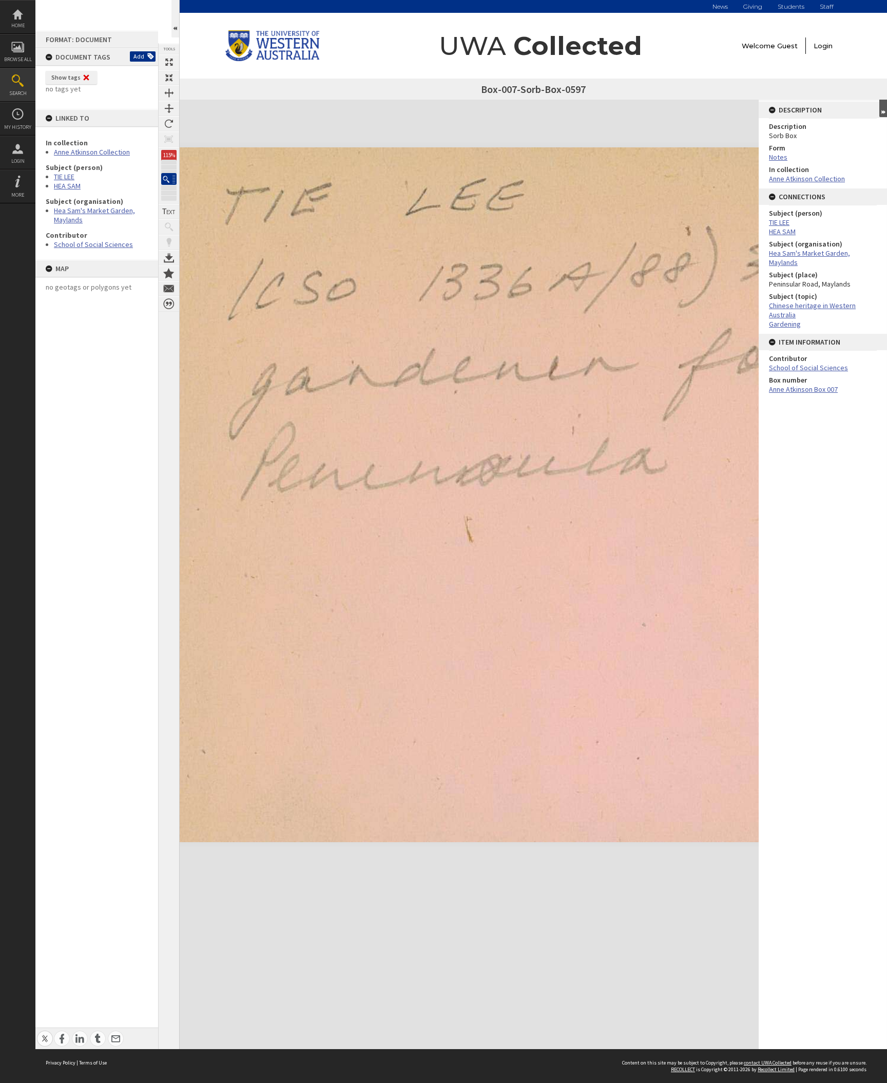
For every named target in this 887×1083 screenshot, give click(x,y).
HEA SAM (67, 186)
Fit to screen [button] (169, 77)
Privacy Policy (60, 1062)
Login (18, 161)
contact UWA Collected (768, 1062)
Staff (827, 6)
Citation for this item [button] (169, 304)
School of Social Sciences (93, 244)
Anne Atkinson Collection (92, 152)
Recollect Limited (776, 1069)
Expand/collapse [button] (883, 108)
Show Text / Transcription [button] (169, 211)
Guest (787, 46)
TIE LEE (64, 176)
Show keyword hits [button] (169, 227)
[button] (169, 179)
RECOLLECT (683, 1069)
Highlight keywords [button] (169, 242)
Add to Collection (169, 273)
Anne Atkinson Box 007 (803, 389)
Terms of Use (93, 1062)
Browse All (18, 59)
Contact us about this (169, 288)
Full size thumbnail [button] (169, 62)
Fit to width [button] (169, 93)
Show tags (66, 77)
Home (18, 25)
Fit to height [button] (169, 108)
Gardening (785, 324)
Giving (752, 6)
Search (18, 93)
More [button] (17, 195)
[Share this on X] (45, 1033)
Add (138, 56)
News (720, 6)
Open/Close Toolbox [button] (175, 18)
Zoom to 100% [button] (169, 139)
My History (17, 127)
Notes (778, 157)
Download (169, 257)
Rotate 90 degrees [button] (169, 123)
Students (791, 6)
